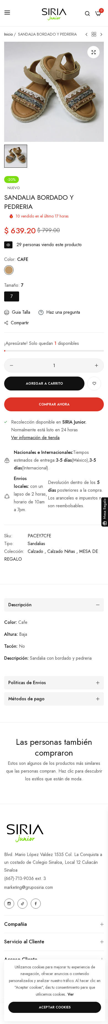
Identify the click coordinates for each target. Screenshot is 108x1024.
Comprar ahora (54, 404)
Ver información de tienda (35, 437)
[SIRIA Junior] (54, 13)
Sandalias (36, 543)
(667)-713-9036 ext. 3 (25, 878)
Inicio (8, 34)
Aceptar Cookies (55, 1007)
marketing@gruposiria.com (28, 887)
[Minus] (11, 365)
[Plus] (96, 365)
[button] (94, 383)
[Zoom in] (93, 52)
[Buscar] (87, 13)
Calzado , (37, 551)
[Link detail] (9, 904)
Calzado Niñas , (62, 551)
